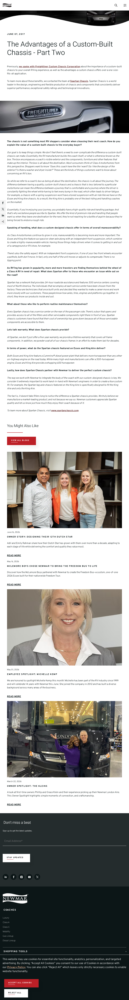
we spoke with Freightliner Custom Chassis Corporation (49, 66)
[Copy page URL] (3, 221)
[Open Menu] (124, 5)
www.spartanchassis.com (64, 410)
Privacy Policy (16, 967)
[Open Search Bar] (115, 5)
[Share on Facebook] (3, 203)
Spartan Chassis (79, 81)
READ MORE (14, 555)
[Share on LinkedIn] (3, 215)
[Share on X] (3, 209)
